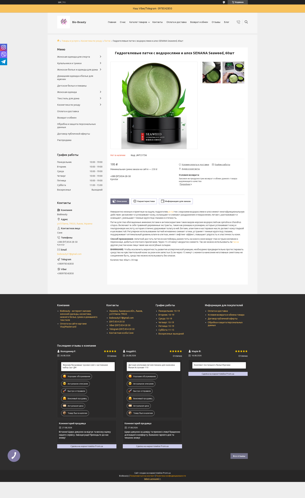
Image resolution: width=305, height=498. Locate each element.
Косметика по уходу (91, 41)
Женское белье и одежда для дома (77, 69)
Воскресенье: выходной (171, 333)
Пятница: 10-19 (166, 326)
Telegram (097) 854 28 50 (122, 329)
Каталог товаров (138, 22)
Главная (112, 22)
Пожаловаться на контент (142, 476)
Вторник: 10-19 (166, 314)
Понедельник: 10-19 (169, 311)
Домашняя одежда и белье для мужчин (75, 77)
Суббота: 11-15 (166, 330)
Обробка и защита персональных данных (76, 126)
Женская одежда (67, 92)
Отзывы (216, 22)
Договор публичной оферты (73, 133)
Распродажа (64, 140)
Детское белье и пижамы (72, 85)
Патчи (107, 41)
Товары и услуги (70, 41)
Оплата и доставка (176, 22)
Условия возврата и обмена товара (226, 314)
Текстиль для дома (68, 98)
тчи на (235, 242)
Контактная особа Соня (121, 333)
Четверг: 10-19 (166, 322)
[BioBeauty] (63, 22)
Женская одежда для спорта (73, 56)
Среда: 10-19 (165, 318)
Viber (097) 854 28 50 (119, 325)
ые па (170, 211)
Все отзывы (239, 456)
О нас (123, 22)
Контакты (157, 22)
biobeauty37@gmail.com (69, 254)
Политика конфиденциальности (171, 476)
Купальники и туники (69, 63)
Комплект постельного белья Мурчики (212, 365)
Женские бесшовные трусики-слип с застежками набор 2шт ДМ (85, 366)
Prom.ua (167, 473)
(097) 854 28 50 (117, 321)
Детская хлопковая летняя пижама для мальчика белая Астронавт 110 (151, 366)
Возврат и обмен (199, 22)
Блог (226, 22)
